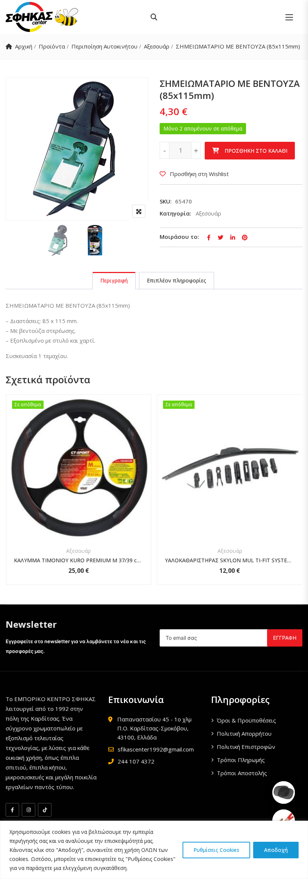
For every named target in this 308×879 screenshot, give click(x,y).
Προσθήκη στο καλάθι (256, 150)
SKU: (166, 201)
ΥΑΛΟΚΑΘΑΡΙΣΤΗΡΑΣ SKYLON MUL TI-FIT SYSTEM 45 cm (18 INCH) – (230, 560)
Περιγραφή (114, 280)
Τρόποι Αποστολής (242, 773)
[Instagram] (28, 810)
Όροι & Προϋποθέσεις (246, 720)
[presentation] (11, 497)
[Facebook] (12, 810)
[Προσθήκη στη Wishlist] (88, 482)
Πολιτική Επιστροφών (246, 746)
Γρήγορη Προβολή (78, 522)
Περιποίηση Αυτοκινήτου (104, 46)
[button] (289, 17)
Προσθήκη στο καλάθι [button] (68, 482)
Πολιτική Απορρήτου (244, 733)
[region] (154, 850)
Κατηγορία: (175, 213)
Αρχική (23, 46)
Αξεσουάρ (156, 46)
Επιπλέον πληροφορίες (176, 280)
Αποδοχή (276, 849)
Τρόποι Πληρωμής (241, 760)
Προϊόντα (52, 46)
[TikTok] (44, 810)
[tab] (114, 280)
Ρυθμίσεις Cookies (216, 849)
